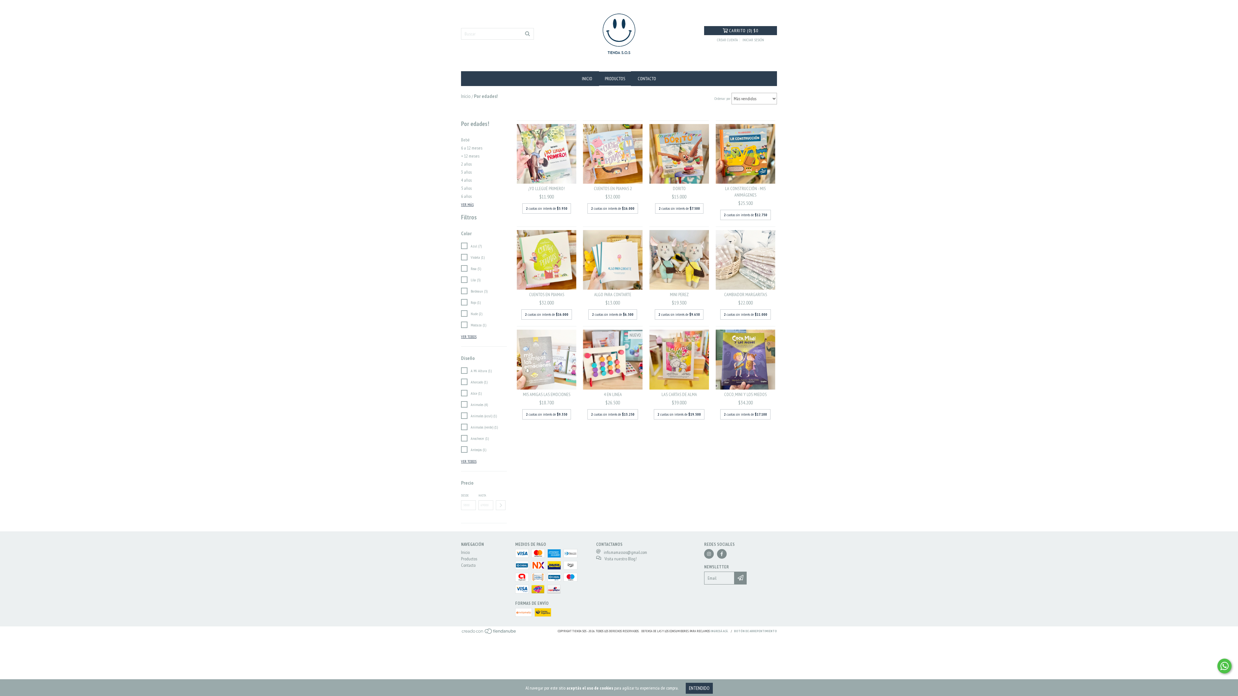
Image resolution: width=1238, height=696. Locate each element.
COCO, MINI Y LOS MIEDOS (745, 394)
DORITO (679, 188)
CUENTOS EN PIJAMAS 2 (613, 188)
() (743, 31)
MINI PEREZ (679, 294)
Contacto (647, 79)
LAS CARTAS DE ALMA (679, 394)
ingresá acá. (720, 631)
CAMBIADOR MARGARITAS (745, 294)
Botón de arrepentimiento (755, 631)
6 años (466, 196)
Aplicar (501, 505)
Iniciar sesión (753, 39)
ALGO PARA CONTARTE (612, 294)
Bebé (465, 140)
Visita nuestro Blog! (620, 559)
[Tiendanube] (489, 633)
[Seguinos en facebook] (722, 554)
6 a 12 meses (471, 148)
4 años (466, 180)
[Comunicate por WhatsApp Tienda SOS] (1224, 666)
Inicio (587, 79)
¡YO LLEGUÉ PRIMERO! (546, 188)
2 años (466, 164)
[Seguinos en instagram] (709, 554)
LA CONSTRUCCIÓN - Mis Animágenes (745, 192)
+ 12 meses (470, 156)
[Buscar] (527, 34)
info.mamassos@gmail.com (625, 552)
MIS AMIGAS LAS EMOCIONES (546, 394)
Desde (465, 495)
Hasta (482, 495)
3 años (466, 172)
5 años (466, 188)
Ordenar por (722, 98)
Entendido (699, 688)
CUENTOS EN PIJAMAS (546, 294)
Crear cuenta (727, 39)
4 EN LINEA (613, 394)
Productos (615, 79)
